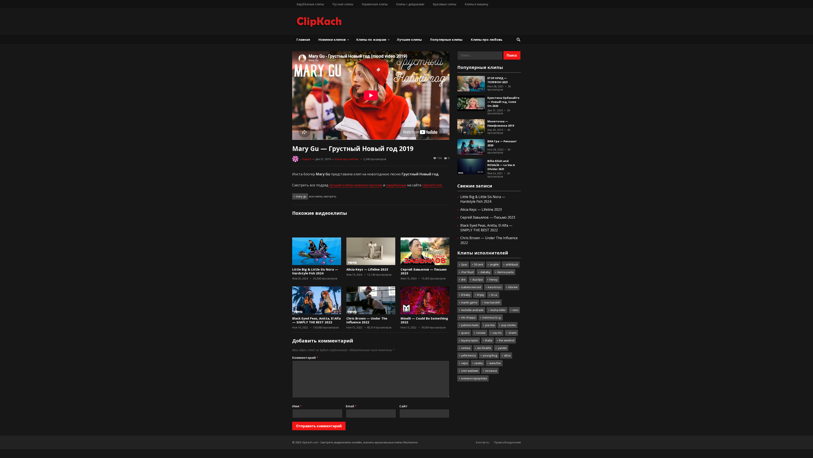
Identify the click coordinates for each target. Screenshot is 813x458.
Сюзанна (491, 371)
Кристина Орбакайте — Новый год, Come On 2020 (503, 102)
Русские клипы (342, 4)
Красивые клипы (444, 4)
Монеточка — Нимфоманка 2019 (500, 123)
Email (351, 406)
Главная (303, 39)
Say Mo (497, 333)
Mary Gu (301, 196)
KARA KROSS (495, 287)
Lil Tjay (480, 295)
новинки (361, 185)
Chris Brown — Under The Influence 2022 (366, 320)
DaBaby (485, 272)
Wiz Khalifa (484, 348)
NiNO (515, 310)
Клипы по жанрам (371, 39)
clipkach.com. (432, 185)
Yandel (502, 348)
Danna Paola (505, 272)
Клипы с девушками (410, 4)
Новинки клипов (332, 39)
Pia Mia (490, 325)
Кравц (478, 363)
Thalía (488, 340)
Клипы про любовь (486, 39)
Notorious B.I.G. (491, 317)
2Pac (464, 264)
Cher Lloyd (467, 272)
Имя (297, 406)
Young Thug (490, 355)
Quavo (465, 333)
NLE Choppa (468, 317)
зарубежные (396, 185)
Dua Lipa (477, 279)
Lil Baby (465, 295)
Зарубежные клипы (310, 4)
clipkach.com (310, 442)
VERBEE (465, 348)
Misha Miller (498, 310)
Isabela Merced (471, 287)
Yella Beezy (468, 355)
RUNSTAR (481, 333)
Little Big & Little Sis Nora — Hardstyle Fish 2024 (315, 271)
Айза (507, 355)
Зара (464, 363)
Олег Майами (469, 371)
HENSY (493, 279)
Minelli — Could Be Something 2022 (424, 320)
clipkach (306, 159)
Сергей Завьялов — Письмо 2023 (424, 271)
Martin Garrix (469, 302)
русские (375, 185)
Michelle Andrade (472, 310)
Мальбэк (495, 363)
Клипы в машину (476, 4)
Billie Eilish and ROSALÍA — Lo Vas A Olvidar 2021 (501, 165)
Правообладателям (507, 442)
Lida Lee (513, 287)
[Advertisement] (370, 228)
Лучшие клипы (409, 39)
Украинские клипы (375, 4)
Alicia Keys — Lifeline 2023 (367, 269)
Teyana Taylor (469, 340)
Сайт (403, 406)
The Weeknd (506, 340)
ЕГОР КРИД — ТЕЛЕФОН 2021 (497, 80)
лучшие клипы (341, 185)
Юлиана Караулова (474, 378)
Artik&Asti (512, 264)
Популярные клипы (446, 39)
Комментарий (305, 357)
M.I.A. (494, 295)
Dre (463, 279)
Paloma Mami (469, 325)
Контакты (482, 442)
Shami (512, 333)
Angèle (494, 264)
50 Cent (478, 264)
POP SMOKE (508, 325)
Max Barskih (492, 302)
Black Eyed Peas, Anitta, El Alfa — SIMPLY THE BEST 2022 (316, 320)
